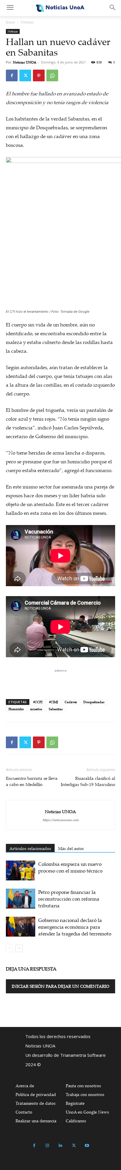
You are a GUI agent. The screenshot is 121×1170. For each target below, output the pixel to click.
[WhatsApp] (52, 75)
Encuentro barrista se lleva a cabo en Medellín (32, 781)
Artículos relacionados (30, 848)
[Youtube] (87, 1145)
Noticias (27, 22)
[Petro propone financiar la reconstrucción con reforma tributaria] (20, 899)
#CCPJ (38, 702)
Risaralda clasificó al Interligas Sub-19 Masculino (88, 781)
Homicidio (16, 709)
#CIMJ (53, 702)
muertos (36, 709)
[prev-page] (9, 948)
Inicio (10, 22)
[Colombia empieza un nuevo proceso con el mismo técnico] (20, 871)
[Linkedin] (61, 1145)
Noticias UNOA (24, 62)
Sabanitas (56, 709)
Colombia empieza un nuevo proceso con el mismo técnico (70, 867)
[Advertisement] (60, 681)
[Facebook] (12, 75)
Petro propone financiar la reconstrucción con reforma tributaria (68, 899)
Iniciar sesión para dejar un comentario (60, 986)
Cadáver (71, 702)
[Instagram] (47, 1145)
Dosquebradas (94, 702)
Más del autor (71, 848)
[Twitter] (25, 75)
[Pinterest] (39, 75)
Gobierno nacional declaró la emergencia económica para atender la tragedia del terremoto (74, 927)
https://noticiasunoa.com (61, 820)
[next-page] (19, 948)
